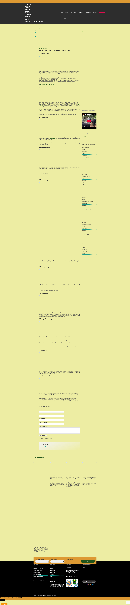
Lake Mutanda (84, 197)
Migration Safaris (86, 575)
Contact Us (54, 595)
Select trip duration (69, 559)
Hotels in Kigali (84, 184)
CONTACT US (95, 12)
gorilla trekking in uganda (85, 176)
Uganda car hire (84, 249)
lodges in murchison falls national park (88, 209)
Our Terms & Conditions (47, 595)
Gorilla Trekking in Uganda (37, 574)
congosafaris (84, 159)
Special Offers (84, 236)
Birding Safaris (85, 576)
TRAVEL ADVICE (88, 12)
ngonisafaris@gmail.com (70, 571)
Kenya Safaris (52, 568)
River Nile (83, 226)
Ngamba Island (84, 222)
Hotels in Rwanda (84, 186)
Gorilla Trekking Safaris (86, 574)
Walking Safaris (85, 569)
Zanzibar (83, 253)
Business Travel (84, 155)
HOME (62, 12)
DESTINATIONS (81, 12)
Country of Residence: (44, 422)
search (88, 561)
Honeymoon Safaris (86, 568)
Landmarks (83, 199)
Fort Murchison (41, 109)
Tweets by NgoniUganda (86, 136)
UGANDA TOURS (73, 12)
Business (83, 153)
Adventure (83, 149)
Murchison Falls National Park (44, 48)
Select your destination (40, 559)
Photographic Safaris (86, 570)
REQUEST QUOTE (43, 435)
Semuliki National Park (85, 234)
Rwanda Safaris (84, 228)
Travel (83, 245)
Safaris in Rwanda (84, 232)
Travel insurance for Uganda (38, 578)
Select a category (54, 559)
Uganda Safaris (84, 251)
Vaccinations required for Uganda (39, 580)
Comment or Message (43, 426)
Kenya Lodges (84, 193)
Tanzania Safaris (52, 572)
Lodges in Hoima (84, 205)
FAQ (82, 172)
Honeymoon (84, 180)
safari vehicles (84, 230)
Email (40, 414)
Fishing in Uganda (84, 174)
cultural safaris (84, 168)
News (83, 220)
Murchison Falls (42, 285)
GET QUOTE (102, 12)
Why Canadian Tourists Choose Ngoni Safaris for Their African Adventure (73, 475)
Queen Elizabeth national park (86, 224)
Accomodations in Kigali (85, 147)
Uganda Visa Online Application (38, 582)
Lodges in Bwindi (84, 203)
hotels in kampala (84, 182)
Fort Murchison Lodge (47, 84)
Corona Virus (84, 161)
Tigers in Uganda (84, 243)
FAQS (84, 567)
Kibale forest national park (86, 195)
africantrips (41, 438)
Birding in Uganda (84, 151)
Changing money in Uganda (38, 570)
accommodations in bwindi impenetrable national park (88, 145)
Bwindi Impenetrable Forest (86, 157)
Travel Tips (83, 247)
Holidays (83, 178)
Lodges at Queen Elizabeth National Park (88, 201)
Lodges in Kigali (84, 207)
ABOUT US (66, 12)
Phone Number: (42, 418)
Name (40, 409)
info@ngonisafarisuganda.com (73, 570)
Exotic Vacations (84, 170)
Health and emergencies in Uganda (39, 576)
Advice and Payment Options (38, 568)
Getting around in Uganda (37, 572)
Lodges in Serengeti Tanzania (86, 211)
